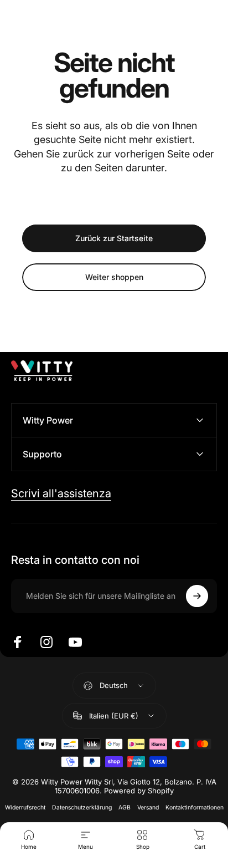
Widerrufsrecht (25, 807)
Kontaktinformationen (194, 807)
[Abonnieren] (197, 596)
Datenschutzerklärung (82, 807)
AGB (124, 807)
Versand (148, 807)
